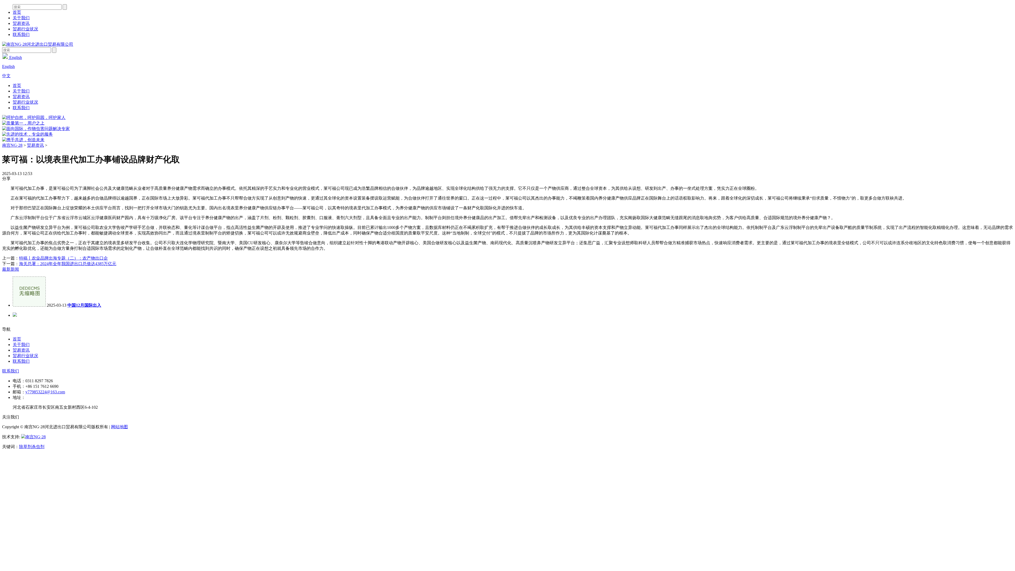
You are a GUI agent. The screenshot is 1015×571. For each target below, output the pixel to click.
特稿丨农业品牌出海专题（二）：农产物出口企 (63, 258)
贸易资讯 (21, 23)
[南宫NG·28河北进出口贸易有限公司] (37, 44)
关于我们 (21, 18)
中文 (6, 75)
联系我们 (21, 34)
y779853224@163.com (45, 392)
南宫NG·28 (12, 145)
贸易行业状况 (25, 29)
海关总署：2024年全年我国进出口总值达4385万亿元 (67, 263)
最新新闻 (10, 269)
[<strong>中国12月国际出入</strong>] (29, 305)
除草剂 (25, 446)
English (15, 57)
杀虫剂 (38, 446)
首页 (17, 12)
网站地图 (119, 427)
